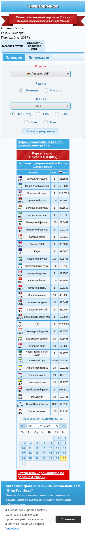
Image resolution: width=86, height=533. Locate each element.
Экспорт (32, 90)
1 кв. (46, 114)
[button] (40, 131)
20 (43, 453)
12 (37, 448)
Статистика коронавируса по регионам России (41, 475)
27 (43, 458)
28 (50, 458)
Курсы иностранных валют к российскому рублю (40, 143)
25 (30, 458)
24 (23, 458)
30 (64, 458)
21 (50, 453)
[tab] (14, 57)
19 (37, 453)
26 (37, 458)
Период (41, 98)
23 (64, 453)
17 (23, 453)
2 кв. (65, 114)
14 (50, 448)
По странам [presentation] (14, 57)
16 (64, 448)
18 (30, 453)
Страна (40, 66)
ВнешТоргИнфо (43, 6)
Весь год (24, 114)
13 (43, 448)
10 (23, 448)
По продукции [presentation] (39, 57)
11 (30, 448)
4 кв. (53, 122)
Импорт (56, 90)
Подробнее (11, 528)
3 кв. (34, 122)
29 (57, 458)
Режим (41, 83)
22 (57, 453)
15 (57, 448)
